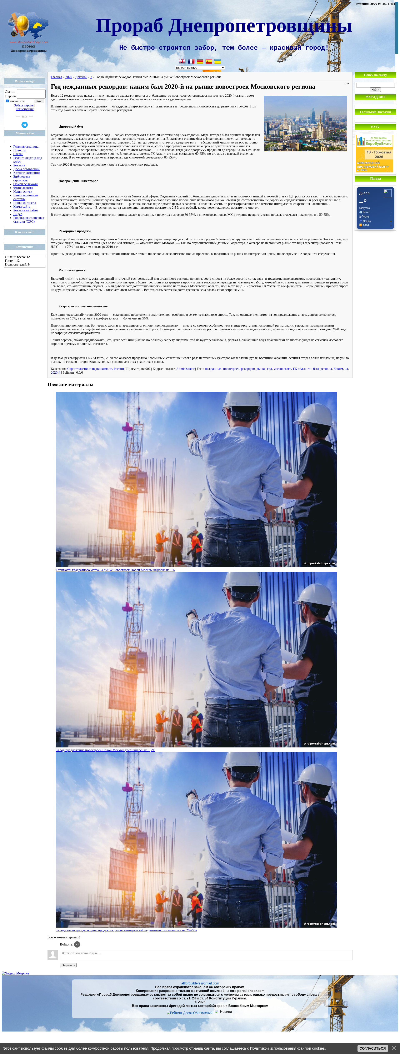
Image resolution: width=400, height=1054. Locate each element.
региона (326, 368)
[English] (182, 61)
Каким (338, 368)
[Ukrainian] (217, 61)
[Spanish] (208, 61)
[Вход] (77, 944)
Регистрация (25, 109)
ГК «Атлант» (302, 368)
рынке (260, 368)
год (269, 368)
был (316, 368)
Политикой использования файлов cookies (287, 1048)
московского (282, 368)
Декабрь (81, 77)
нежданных (213, 368)
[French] (191, 61)
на (346, 368)
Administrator (185, 368)
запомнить (16, 101)
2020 (68, 77)
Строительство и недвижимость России (95, 368)
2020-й (55, 372)
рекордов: (248, 368)
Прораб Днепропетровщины (224, 24)
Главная (56, 77)
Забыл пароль (24, 105)
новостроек (231, 368)
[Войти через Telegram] (24, 125)
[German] (200, 61)
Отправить (68, 965)
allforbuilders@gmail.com (200, 983)
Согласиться (373, 1048)
